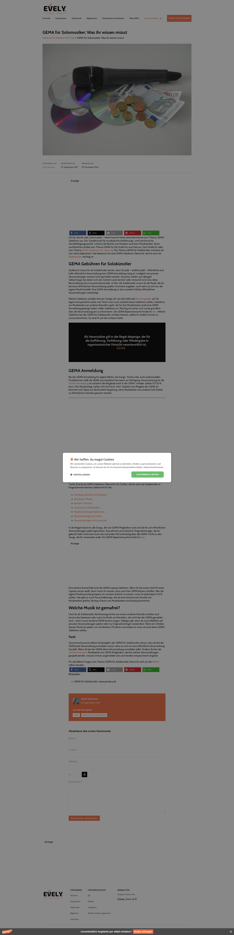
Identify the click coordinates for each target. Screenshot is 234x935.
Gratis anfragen (143, 931)
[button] (117, 931)
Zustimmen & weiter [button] (147, 474)
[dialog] (117, 467)
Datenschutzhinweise (153, 467)
